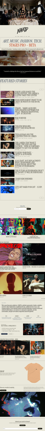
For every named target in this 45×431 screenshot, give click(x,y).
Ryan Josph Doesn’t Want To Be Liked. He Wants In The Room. (28, 101)
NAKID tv (18, 103)
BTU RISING (3, 295)
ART (15, 115)
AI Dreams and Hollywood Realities (33, 237)
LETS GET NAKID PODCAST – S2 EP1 (28, 187)
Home (15, 36)
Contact (29, 36)
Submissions (21, 36)
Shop (24, 36)
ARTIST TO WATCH (18, 138)
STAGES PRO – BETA (22, 45)
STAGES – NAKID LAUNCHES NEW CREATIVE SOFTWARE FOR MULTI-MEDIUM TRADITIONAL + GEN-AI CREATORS (27, 110)
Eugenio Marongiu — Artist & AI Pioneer (24, 153)
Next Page (43, 298)
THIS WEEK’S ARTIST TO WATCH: (18, 58)
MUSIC (23, 97)
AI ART (16, 156)
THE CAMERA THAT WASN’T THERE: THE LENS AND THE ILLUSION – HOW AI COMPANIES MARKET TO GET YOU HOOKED (27, 145)
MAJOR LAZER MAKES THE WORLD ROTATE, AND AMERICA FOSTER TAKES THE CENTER (27, 93)
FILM (16, 103)
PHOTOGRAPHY (30, 138)
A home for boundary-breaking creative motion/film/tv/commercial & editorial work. (22, 49)
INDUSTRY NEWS (25, 168)
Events (26, 36)
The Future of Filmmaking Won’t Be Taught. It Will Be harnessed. (29, 171)
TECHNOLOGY (32, 97)
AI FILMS (19, 156)
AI (15, 168)
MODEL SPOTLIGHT (24, 138)
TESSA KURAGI (31, 58)
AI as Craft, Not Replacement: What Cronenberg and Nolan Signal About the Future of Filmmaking (28, 163)
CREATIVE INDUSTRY (18, 97)
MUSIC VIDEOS (27, 97)
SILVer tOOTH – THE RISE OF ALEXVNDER (34, 267)
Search (40, 428)
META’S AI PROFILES (11, 236)
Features (18, 36)
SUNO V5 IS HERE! (27, 295)
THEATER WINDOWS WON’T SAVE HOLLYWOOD (25, 127)
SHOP (2, 371)
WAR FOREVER (20, 118)
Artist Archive (3, 390)
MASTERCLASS (22, 174)
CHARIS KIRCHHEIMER (23, 179)
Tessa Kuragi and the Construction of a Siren (25, 135)
